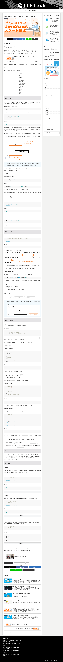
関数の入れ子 (21, 81)
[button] (35, 39)
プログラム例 (21, 86)
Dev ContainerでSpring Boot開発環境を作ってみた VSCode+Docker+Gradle (12, 641)
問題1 (20, 90)
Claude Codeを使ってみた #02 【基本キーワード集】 (12, 644)
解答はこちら (22, 492)
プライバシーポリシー (57, 660)
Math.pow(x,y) (21, 78)
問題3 (20, 93)
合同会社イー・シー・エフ (29, 640)
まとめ (20, 87)
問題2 (20, 92)
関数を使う (20, 75)
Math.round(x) (21, 80)
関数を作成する (21, 84)
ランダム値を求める (22, 83)
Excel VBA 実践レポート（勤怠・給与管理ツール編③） (11, 651)
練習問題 (20, 89)
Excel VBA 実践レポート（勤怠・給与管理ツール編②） (11, 655)
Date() (20, 77)
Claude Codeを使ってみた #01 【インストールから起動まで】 (12, 648)
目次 (21, 73)
